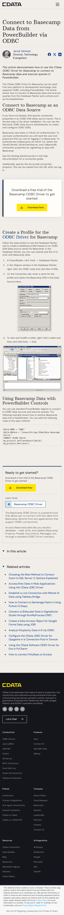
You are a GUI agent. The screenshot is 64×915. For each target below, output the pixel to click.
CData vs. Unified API (12, 820)
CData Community (11, 847)
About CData (40, 795)
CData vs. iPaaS (9, 815)
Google (37, 857)
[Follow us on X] (54, 54)
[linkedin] (4, 709)
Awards (37, 810)
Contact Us (39, 829)
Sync (36, 739)
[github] (16, 709)
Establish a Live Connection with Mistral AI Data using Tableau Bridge (34, 594)
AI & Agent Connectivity (13, 805)
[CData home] (14, 4)
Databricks (39, 852)
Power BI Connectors (12, 773)
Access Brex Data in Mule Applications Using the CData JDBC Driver (32, 585)
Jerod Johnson (22, 51)
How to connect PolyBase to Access (30, 654)
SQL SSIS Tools (40, 748)
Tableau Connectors (11, 778)
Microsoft (38, 862)
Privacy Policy (42, 900)
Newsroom (39, 805)
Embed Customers (11, 810)
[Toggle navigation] (57, 4)
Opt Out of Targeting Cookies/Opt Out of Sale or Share (32, 911)
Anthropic (38, 847)
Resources (7, 862)
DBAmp (37, 753)
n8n (35, 866)
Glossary (6, 871)
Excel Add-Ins (9, 768)
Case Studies (8, 852)
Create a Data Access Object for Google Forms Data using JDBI (33, 622)
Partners (38, 820)
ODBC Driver (15, 237)
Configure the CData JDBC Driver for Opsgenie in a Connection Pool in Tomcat (33, 637)
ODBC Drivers (8, 739)
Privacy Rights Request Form (34, 905)
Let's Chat (11, 719)
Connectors (7, 795)
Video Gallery (8, 876)
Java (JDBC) (8, 744)
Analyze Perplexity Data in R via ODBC (31, 630)
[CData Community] (22, 709)
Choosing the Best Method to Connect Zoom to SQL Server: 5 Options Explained (33, 576)
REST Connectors (10, 763)
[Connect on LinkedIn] (60, 54)
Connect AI (39, 744)
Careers (37, 824)
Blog (4, 857)
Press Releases (40, 800)
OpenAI (37, 871)
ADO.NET (6, 748)
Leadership (39, 815)
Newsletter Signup (11, 866)
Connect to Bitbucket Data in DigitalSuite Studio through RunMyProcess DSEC (33, 613)
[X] (10, 709)
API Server (7, 758)
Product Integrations (12, 800)
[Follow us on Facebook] (49, 54)
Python (5, 753)
